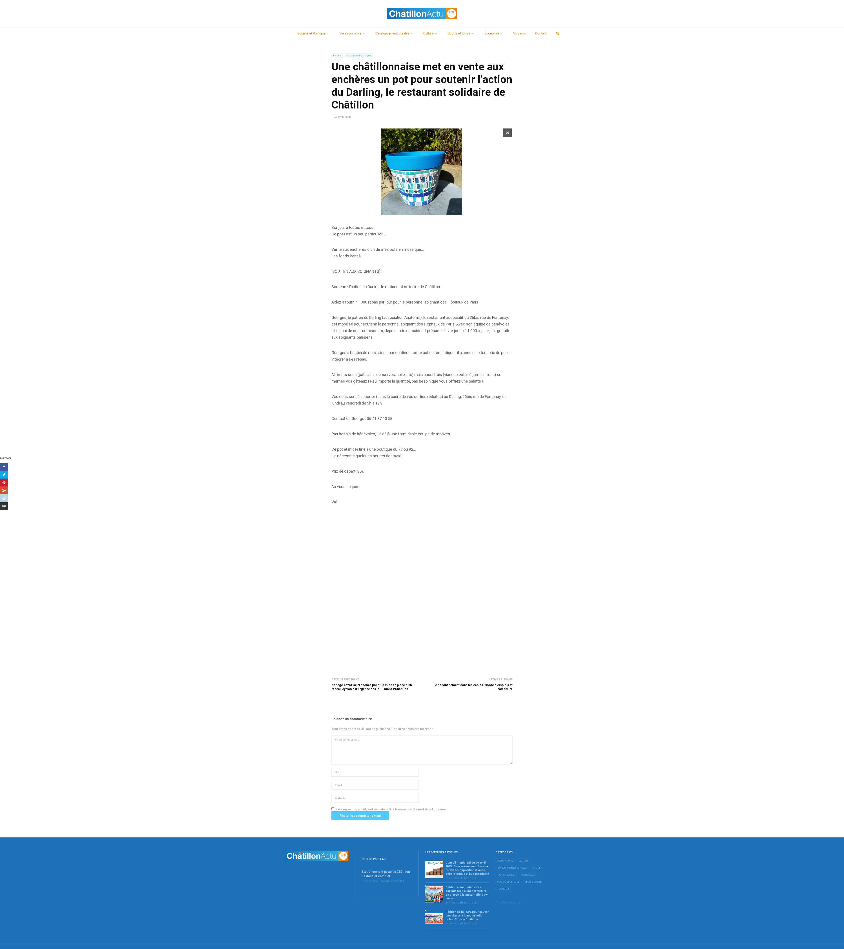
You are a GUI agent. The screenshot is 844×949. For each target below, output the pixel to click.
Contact (541, 33)
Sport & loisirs (533, 882)
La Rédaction (370, 881)
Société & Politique (359, 55)
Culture (428, 33)
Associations (505, 861)
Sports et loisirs (459, 33)
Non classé (527, 875)
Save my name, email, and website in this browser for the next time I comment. (392, 809)
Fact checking (506, 875)
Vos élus (519, 33)
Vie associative (350, 33)
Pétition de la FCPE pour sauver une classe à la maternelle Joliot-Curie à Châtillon (467, 915)
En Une (337, 55)
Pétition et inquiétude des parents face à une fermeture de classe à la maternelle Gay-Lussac (467, 893)
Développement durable (392, 33)
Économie (492, 33)
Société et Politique (311, 33)
